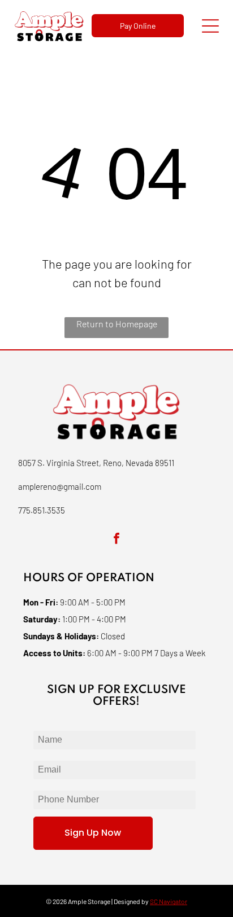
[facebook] (116, 540)
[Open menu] (210, 25)
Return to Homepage (116, 323)
